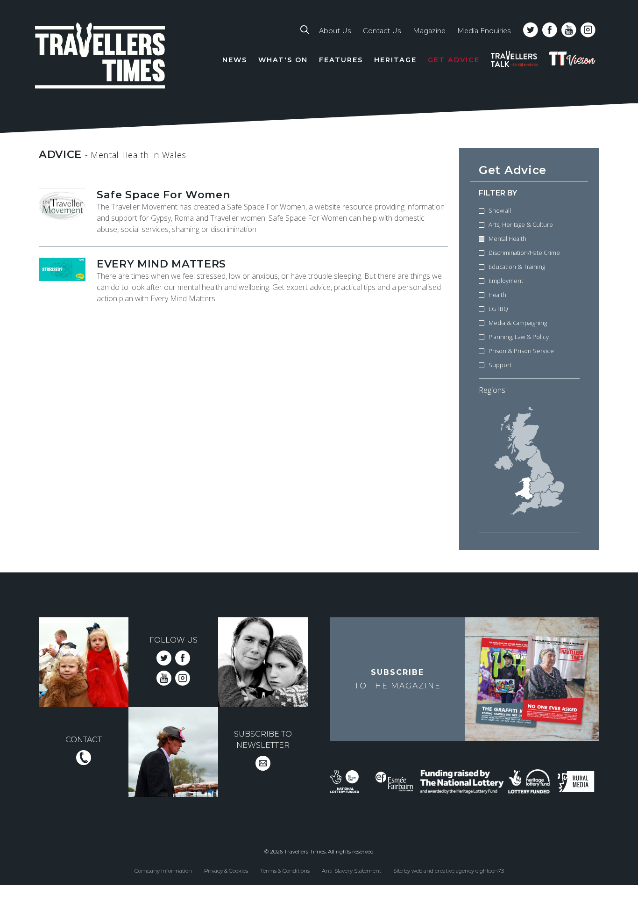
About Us (335, 31)
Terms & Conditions (285, 870)
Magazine (429, 31)
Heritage (395, 60)
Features (341, 60)
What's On (283, 60)
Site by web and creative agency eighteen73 (448, 870)
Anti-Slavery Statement (351, 870)
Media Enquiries (483, 31)
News (234, 60)
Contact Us (382, 31)
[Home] (100, 57)
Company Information (163, 870)
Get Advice (454, 60)
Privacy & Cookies (226, 870)
